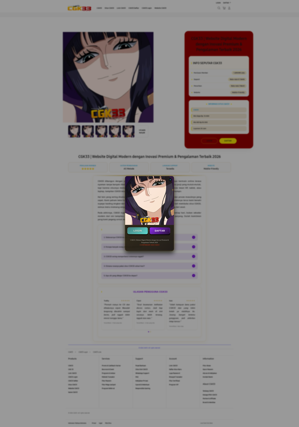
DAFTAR (160, 230)
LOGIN (137, 230)
